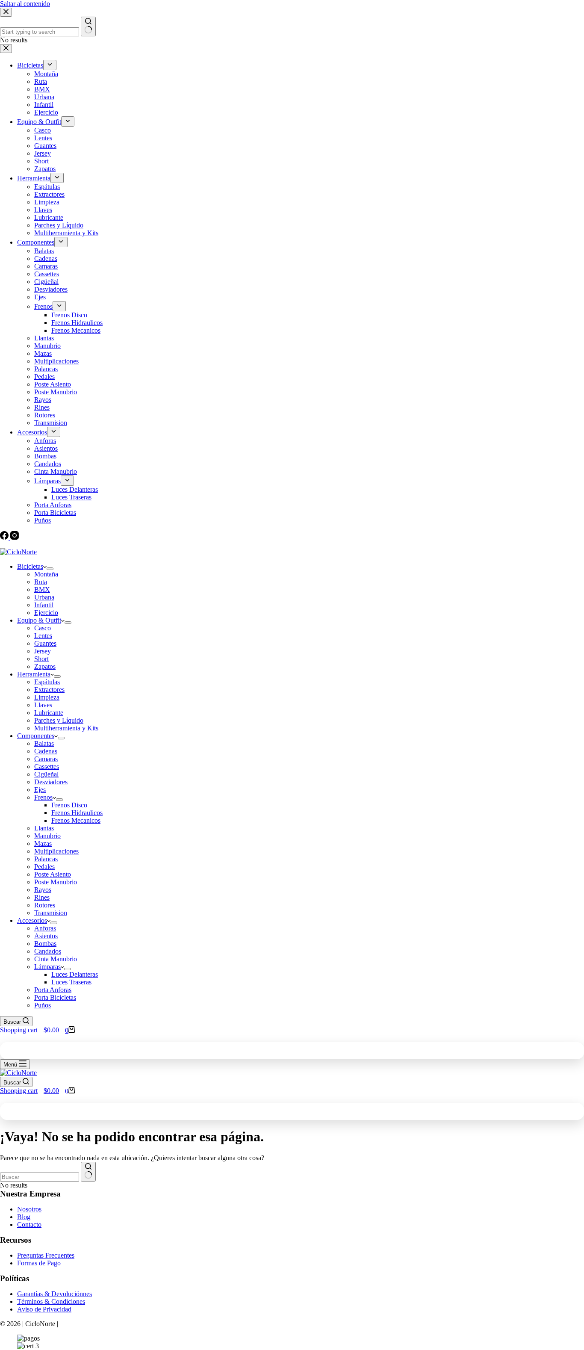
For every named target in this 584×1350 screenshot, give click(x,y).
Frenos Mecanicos (75, 820)
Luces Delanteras (74, 974)
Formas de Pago (39, 1263)
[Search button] (88, 1172)
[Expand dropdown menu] (50, 568)
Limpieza (46, 697)
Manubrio (47, 835)
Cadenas (45, 751)
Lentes (43, 635)
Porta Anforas (52, 989)
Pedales (44, 866)
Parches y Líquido (58, 720)
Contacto (29, 1224)
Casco (42, 628)
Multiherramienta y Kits (66, 728)
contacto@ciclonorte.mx (38, 544)
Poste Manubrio (55, 882)
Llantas (44, 828)
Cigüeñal (46, 774)
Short (41, 658)
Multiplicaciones (56, 851)
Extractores (49, 689)
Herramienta (33, 674)
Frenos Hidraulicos (77, 812)
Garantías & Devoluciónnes (54, 1293)
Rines (42, 897)
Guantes (45, 643)
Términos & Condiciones (51, 1301)
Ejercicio (46, 612)
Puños (42, 1005)
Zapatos (45, 666)
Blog (23, 1216)
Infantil (43, 605)
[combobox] (39, 1177)
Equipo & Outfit (39, 620)
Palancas (46, 859)
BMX (42, 589)
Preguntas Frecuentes (45, 1255)
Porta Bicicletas (55, 997)
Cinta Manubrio (55, 959)
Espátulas (47, 681)
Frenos (43, 797)
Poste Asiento (52, 874)
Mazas (43, 843)
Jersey (42, 651)
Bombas (45, 943)
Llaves (43, 705)
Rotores (44, 905)
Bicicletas (30, 566)
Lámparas (47, 966)
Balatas (44, 743)
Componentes (35, 735)
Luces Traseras (71, 982)
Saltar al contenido (25, 3)
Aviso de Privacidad (44, 1309)
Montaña (46, 574)
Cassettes (46, 766)
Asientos (46, 935)
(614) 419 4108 (113, 544)
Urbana (44, 597)
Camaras (46, 758)
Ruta (40, 581)
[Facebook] (5, 537)
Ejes (40, 789)
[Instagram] (14, 537)
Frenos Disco (69, 805)
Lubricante (48, 712)
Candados (47, 951)
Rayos (42, 889)
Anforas (45, 928)
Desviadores (51, 782)
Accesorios (32, 920)
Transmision (50, 912)
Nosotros (29, 1209)
